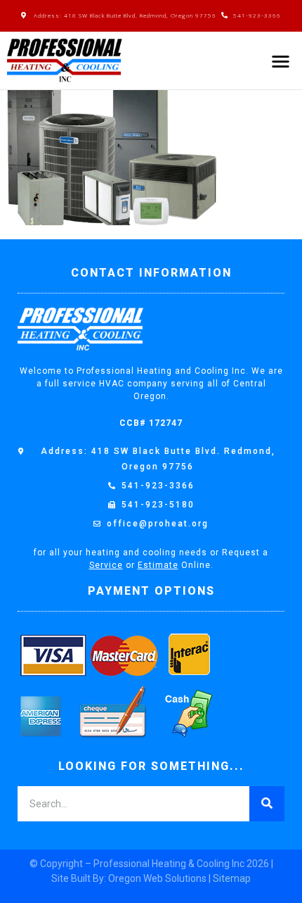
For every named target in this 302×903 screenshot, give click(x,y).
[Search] (266, 803)
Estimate (158, 565)
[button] (281, 60)
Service (106, 565)
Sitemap (232, 878)
